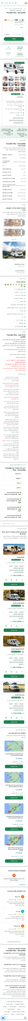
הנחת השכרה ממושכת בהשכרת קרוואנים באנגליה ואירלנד (14, 879)
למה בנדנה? (13, 1006)
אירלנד (6, 8)
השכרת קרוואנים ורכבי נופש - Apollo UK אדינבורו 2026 (13, 500)
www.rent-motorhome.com (15, 1001)
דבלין (18, 483)
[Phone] (12, 2)
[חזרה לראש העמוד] (25, 1018)
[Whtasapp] (10, 2)
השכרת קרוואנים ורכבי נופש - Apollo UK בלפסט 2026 (14, 509)
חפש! (14, 39)
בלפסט (24, 10)
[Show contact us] (3, 1018)
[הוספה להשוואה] (16, 580)
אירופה (10, 8)
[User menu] (2, 2)
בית (24, 8)
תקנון (12, 1014)
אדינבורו (17, 473)
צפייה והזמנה (14, 584)
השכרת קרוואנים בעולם (17, 8)
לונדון (18, 488)
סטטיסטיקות (11, 1009)
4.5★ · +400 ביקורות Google (21, 129)
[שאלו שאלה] (6, 580)
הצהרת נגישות (20, 1014)
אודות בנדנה (9, 1004)
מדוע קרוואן (22, 1006)
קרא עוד (22, 936)
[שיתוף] (11, 580)
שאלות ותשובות (19, 1004)
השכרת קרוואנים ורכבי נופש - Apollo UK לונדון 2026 (12, 516)
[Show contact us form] (15, 2)
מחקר (18, 1009)
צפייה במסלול (14, 766)
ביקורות (5, 1006)
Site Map (7, 1011)
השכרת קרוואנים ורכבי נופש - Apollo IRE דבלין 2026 (12, 493)
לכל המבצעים (22, 884)
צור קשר (6, 1014)
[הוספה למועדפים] (22, 580)
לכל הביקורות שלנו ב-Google (14, 941)
